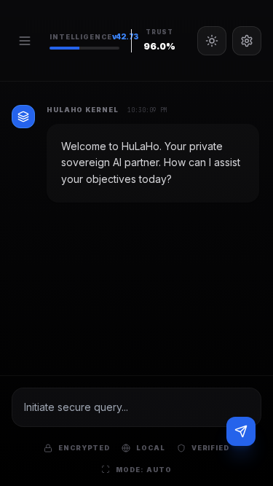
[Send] (241, 431)
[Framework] (246, 40)
